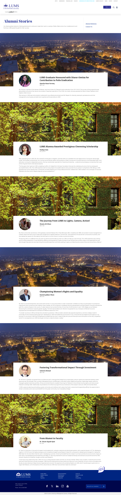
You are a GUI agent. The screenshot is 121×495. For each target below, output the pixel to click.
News (106, 1)
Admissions (62, 1)
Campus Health (99, 1)
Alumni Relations (91, 23)
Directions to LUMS (79, 475)
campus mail (60, 477)
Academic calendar (44, 475)
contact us (78, 473)
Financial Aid (69, 1)
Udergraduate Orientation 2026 (86, 1)
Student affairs (43, 473)
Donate (76, 1)
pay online (43, 477)
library (42, 476)
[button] (113, 7)
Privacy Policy (78, 477)
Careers (77, 476)
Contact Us (89, 26)
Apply (56, 1)
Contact (116, 1)
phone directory (61, 475)
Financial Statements (62, 473)
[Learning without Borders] (11, 12)
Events (110, 1)
